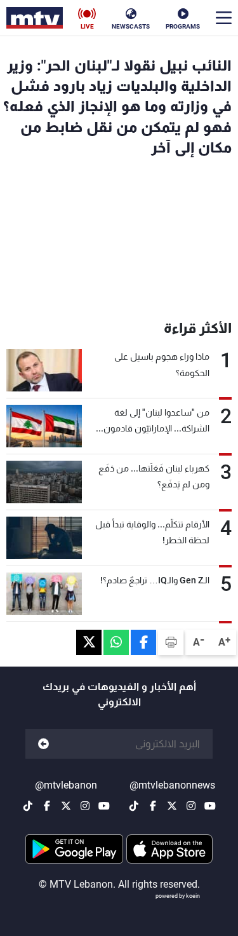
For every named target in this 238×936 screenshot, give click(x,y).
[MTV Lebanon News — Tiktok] (133, 805)
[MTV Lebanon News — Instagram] (191, 805)
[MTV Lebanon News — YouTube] (210, 805)
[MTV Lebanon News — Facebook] (152, 805)
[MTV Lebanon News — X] (172, 805)
